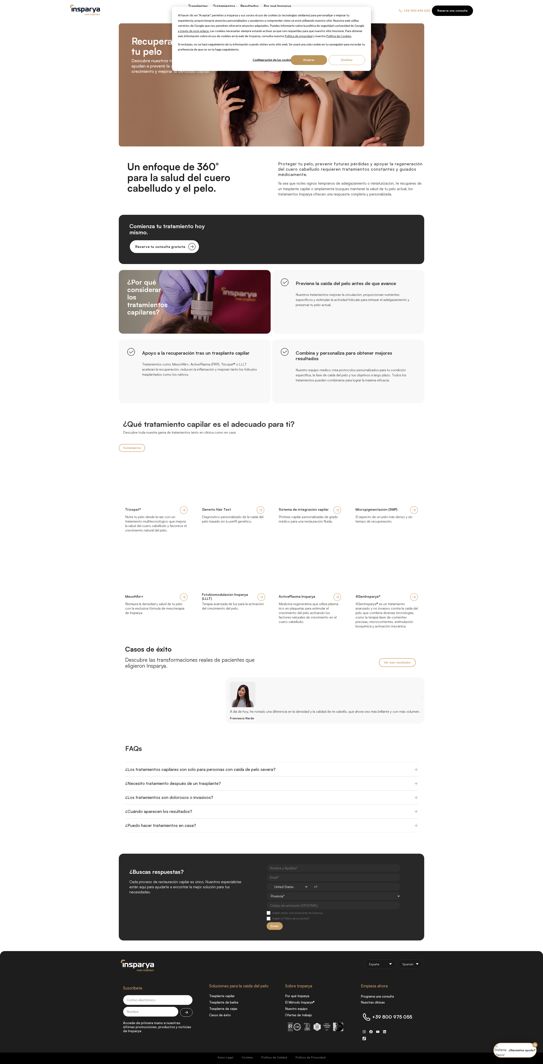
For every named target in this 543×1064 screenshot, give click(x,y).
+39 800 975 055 (392, 1017)
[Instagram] (364, 1031)
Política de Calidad (274, 1057)
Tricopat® (133, 509)
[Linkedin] (384, 1031)
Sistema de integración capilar (304, 509)
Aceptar (309, 60)
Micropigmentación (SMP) (376, 509)
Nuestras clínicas (373, 1002)
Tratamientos (132, 448)
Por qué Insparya (297, 996)
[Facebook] (371, 1031)
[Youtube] (377, 1031)
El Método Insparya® (300, 1002)
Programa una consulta (377, 996)
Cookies (247, 1057)
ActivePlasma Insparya (297, 596)
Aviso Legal (225, 1057)
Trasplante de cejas (223, 1009)
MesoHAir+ (134, 596)
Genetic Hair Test (216, 509)
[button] (228, 697)
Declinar (347, 60)
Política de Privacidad (310, 1057)
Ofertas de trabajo (298, 1015)
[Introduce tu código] (186, 1012)
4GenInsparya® (368, 596)
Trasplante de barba (223, 1002)
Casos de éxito (148, 649)
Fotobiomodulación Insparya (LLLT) (225, 596)
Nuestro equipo (296, 1009)
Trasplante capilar (222, 996)
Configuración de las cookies (272, 60)
